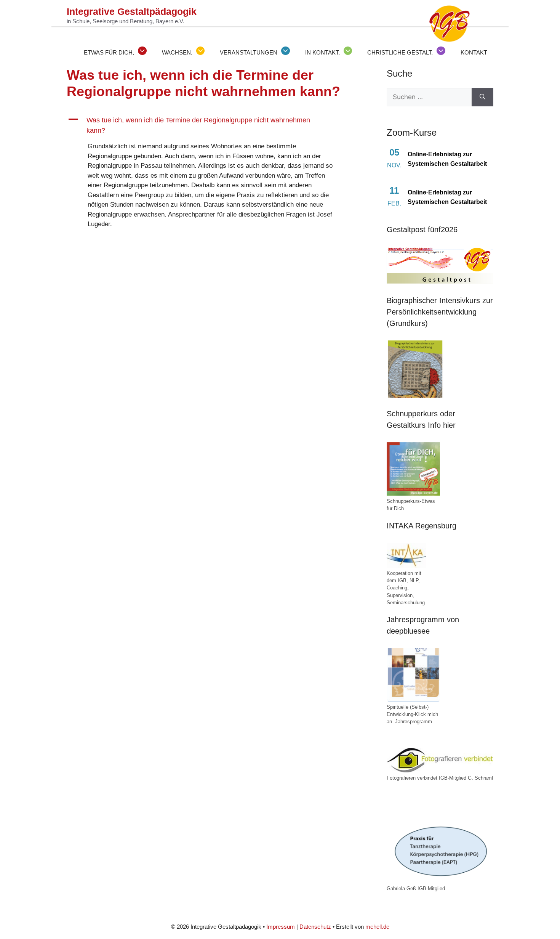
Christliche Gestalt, (400, 52)
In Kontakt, (322, 52)
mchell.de (377, 926)
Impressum (280, 926)
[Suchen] (482, 97)
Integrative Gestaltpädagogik (132, 11)
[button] (208, 125)
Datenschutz (315, 926)
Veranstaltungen (248, 52)
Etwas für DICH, (109, 52)
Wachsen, (177, 52)
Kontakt (474, 52)
